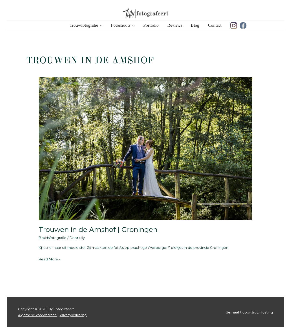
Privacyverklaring (73, 315)
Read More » (49, 259)
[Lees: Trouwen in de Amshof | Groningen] (145, 148)
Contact (214, 25)
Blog (195, 25)
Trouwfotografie (84, 25)
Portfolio (151, 25)
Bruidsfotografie (52, 238)
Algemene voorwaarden (37, 315)
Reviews (174, 25)
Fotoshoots (120, 25)
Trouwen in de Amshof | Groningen (98, 229)
